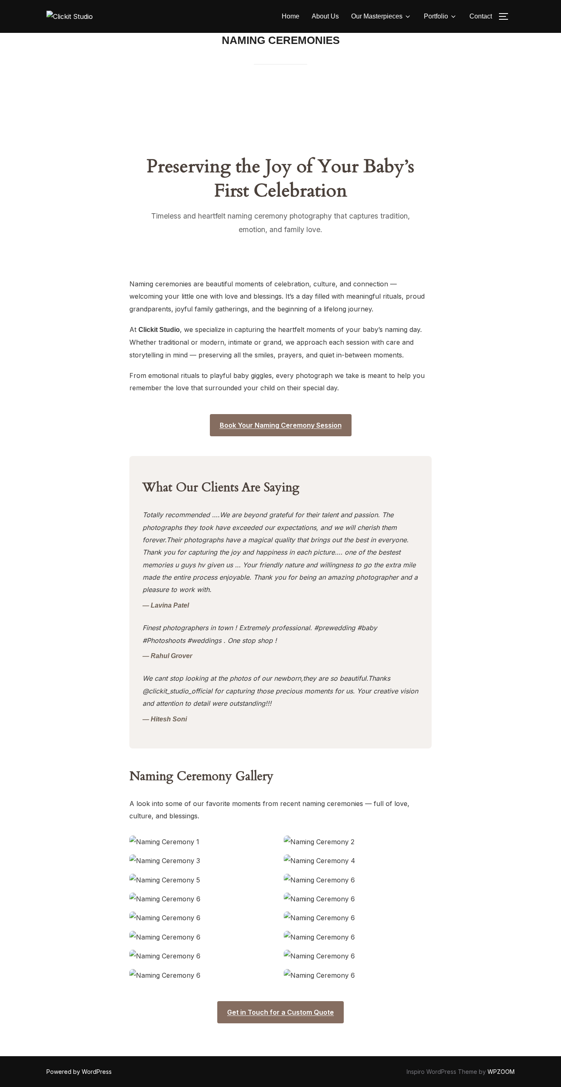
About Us (325, 16)
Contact (480, 16)
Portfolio (436, 16)
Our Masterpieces (376, 16)
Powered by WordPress (79, 1071)
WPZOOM (501, 1071)
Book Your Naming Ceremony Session (281, 425)
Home (290, 16)
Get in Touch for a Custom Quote (280, 1012)
